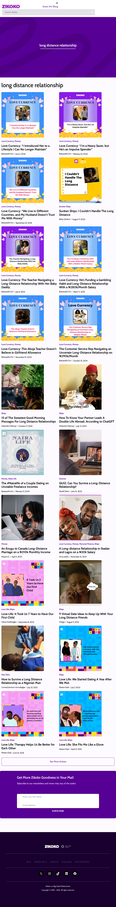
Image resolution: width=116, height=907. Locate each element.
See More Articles (58, 761)
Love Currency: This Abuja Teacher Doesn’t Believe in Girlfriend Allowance (28, 350)
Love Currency (7, 141)
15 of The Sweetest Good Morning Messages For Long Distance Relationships (28, 419)
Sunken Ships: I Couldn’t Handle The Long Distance (86, 212)
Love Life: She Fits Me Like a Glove (81, 744)
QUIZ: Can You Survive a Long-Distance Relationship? (84, 484)
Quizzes (62, 478)
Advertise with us (40, 862)
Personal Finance (86, 544)
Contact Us (54, 862)
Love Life (5, 609)
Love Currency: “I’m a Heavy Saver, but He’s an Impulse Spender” (84, 147)
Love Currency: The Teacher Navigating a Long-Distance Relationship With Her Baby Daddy (29, 283)
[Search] (92, 12)
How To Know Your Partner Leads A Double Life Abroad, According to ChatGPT (86, 419)
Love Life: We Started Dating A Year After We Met (85, 681)
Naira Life (12, 478)
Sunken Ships (65, 206)
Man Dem (5, 674)
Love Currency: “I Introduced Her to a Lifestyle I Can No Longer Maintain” (25, 147)
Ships (3, 413)
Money (18, 141)
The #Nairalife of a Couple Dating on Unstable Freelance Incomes (25, 484)
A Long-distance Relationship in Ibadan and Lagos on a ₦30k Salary (84, 550)
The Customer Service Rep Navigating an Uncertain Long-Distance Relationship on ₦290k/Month (85, 352)
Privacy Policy (67, 862)
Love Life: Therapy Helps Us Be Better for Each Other (28, 746)
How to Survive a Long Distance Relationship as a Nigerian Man (21, 681)
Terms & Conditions (82, 862)
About (29, 862)
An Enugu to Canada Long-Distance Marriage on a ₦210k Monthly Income (25, 550)
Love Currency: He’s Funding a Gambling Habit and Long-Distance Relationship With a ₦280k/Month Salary (85, 283)
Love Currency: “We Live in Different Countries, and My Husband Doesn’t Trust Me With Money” (28, 214)
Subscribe (58, 811)
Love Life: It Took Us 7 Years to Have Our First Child (27, 615)
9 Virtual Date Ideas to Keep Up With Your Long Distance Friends (86, 615)
